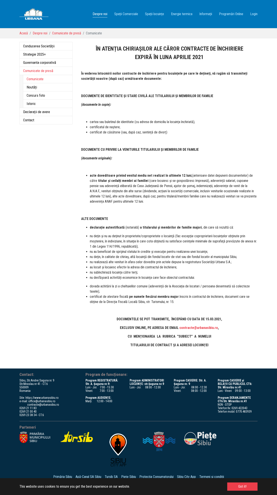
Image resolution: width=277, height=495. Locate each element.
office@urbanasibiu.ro (41, 401)
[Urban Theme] (33, 14)
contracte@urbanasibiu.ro (198, 328)
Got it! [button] (242, 486)
